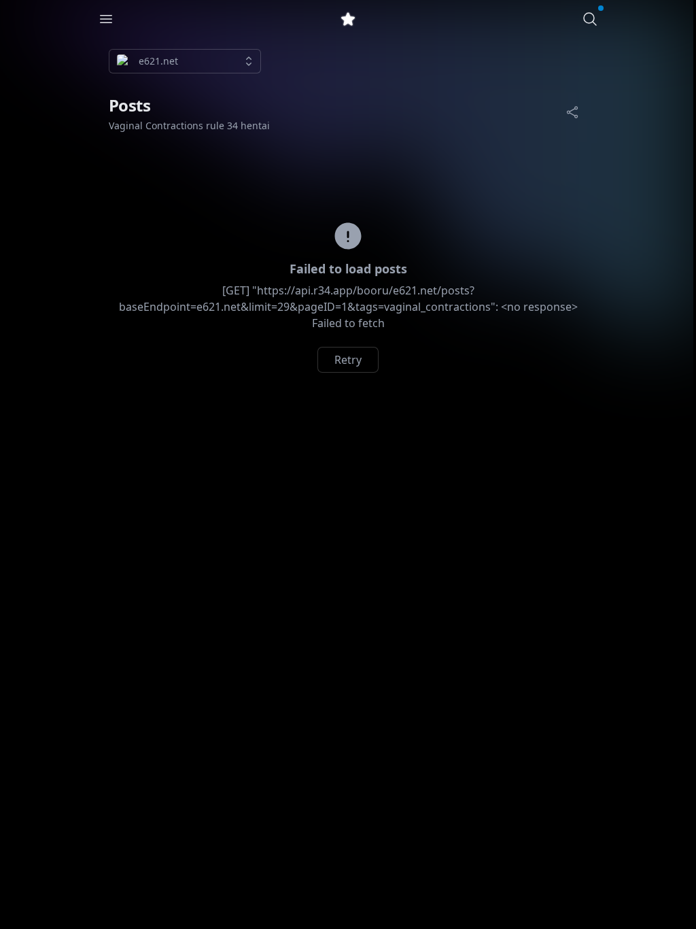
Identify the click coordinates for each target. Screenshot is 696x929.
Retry (348, 359)
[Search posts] (590, 19)
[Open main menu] (106, 19)
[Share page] (572, 112)
